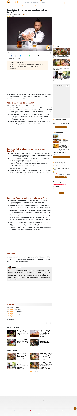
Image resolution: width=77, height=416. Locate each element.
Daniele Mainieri (24, 14)
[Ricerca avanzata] (64, 3)
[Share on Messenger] (20, 56)
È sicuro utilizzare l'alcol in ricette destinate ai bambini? (45, 341)
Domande (54, 6)
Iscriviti (61, 157)
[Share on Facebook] (11, 56)
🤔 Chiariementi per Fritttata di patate (61, 168)
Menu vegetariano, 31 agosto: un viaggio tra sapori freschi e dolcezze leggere (23, 356)
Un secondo (57, 188)
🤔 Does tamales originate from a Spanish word (60, 172)
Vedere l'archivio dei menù (61, 149)
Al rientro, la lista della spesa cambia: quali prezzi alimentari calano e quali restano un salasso (45, 356)
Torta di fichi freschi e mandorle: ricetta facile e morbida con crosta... (64, 146)
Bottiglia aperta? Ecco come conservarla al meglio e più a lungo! (23, 341)
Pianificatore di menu (61, 126)
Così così (17, 315)
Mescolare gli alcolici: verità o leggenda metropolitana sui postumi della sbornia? (45, 333)
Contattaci (42, 398)
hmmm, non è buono (20, 317)
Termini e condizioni (44, 402)
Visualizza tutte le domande (64, 174)
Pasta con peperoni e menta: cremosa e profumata (63, 141)
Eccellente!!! (18, 309)
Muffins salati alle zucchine (62, 136)
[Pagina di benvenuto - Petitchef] (7, 8)
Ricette (25, 6)
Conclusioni (13, 68)
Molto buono (18, 311)
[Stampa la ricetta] (50, 53)
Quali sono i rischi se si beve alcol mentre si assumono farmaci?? (26, 64)
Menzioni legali (43, 404)
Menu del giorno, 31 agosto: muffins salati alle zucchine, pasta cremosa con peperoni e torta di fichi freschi (41, 366)
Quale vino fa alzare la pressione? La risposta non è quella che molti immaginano (23, 365)
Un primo (57, 186)
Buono (16, 313)
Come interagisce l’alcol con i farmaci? (20, 62)
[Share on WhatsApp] (30, 56)
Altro (67, 6)
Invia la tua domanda (62, 176)
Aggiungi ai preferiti (14, 53)
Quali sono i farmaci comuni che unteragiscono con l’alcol (24, 66)
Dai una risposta (55, 173)
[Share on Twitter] (39, 56)
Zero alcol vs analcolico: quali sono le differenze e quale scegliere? (23, 332)
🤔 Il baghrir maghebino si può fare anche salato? (60, 166)
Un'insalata (57, 189)
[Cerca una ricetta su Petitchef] (62, 2)
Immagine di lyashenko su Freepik (46, 322)
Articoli (39, 6)
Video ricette (10, 400)
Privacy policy (43, 400)
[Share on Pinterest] (48, 56)
